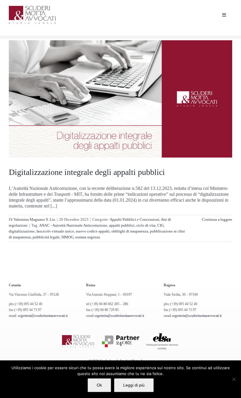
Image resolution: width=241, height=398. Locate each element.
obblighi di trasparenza (129, 231)
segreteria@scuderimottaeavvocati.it (43, 316)
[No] (234, 379)
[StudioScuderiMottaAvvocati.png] (32, 8)
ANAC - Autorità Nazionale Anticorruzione (73, 225)
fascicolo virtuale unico (55, 231)
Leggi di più (134, 385)
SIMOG (67, 237)
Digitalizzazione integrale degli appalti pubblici (87, 172)
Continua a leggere (217, 219)
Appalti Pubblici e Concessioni (134, 219)
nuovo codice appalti (93, 231)
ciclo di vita (145, 225)
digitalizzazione (22, 231)
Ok (99, 385)
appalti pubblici (122, 225)
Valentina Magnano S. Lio (34, 219)
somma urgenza (87, 237)
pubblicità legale (46, 237)
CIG (160, 225)
